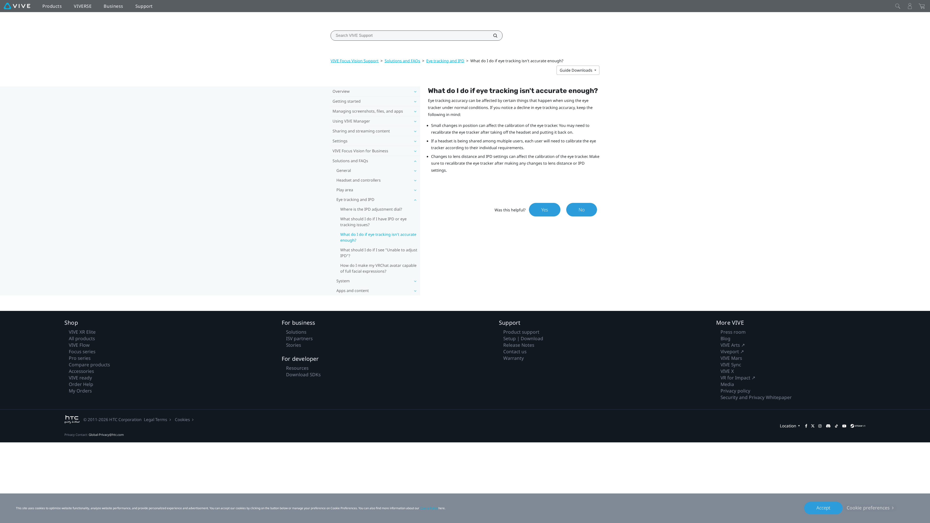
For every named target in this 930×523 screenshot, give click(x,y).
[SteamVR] (858, 426)
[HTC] (72, 419)
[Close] (898, 6)
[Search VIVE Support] (492, 35)
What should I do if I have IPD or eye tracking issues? (373, 221)
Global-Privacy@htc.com (106, 434)
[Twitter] (812, 426)
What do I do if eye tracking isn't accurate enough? (378, 237)
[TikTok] (836, 426)
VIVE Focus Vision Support (355, 60)
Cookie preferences (868, 508)
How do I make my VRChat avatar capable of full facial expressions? (378, 268)
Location (788, 426)
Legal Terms (155, 419)
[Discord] (828, 426)
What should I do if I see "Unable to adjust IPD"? (378, 252)
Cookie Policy (429, 508)
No (582, 210)
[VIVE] (17, 6)
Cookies (182, 419)
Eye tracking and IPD (445, 60)
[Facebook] (806, 426)
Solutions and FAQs (402, 60)
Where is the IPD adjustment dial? (371, 209)
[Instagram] (820, 426)
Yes (544, 210)
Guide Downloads (576, 70)
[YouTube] (844, 426)
